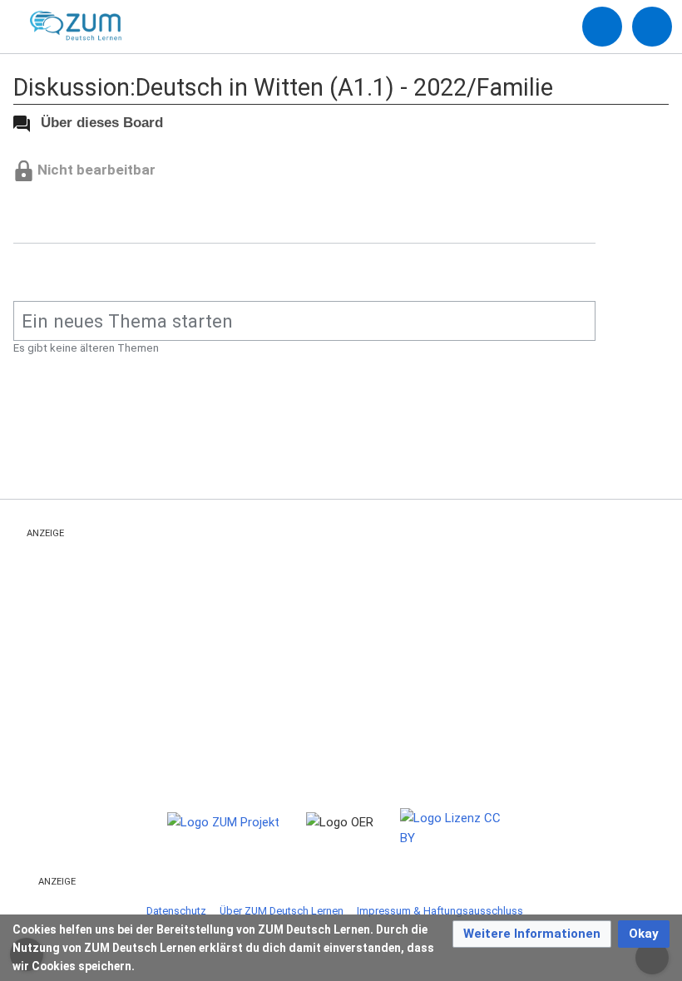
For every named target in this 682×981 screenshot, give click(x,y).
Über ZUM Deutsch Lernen (281, 911)
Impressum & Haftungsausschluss (440, 911)
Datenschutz (176, 911)
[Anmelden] (602, 27)
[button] (531, 934)
